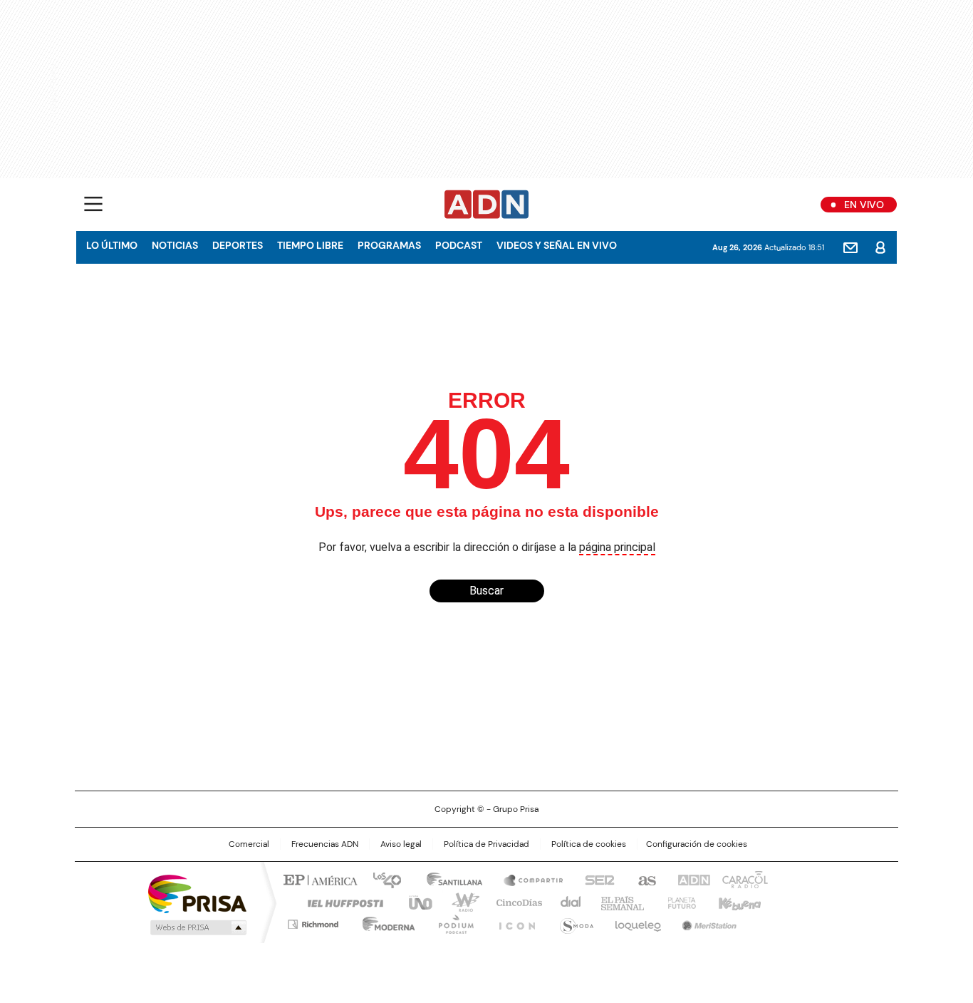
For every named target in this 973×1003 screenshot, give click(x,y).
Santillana (448, 879)
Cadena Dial (567, 902)
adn (691, 879)
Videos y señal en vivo (556, 245)
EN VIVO (864, 204)
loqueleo (637, 922)
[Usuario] (880, 247)
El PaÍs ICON (512, 922)
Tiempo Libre (310, 245)
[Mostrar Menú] (93, 204)
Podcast (458, 245)
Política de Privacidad (486, 844)
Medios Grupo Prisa (197, 927)
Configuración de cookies (696, 844)
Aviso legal (401, 844)
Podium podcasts (451, 922)
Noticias (175, 245)
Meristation (707, 922)
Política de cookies (588, 844)
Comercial (249, 844)
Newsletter (850, 247)
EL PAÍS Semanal (618, 902)
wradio (458, 902)
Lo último (111, 245)
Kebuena (737, 902)
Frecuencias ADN (324, 844)
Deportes (237, 245)
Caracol (744, 879)
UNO (415, 902)
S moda (574, 922)
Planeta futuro (678, 902)
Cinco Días (514, 902)
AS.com (644, 879)
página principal (617, 547)
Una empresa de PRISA (197, 893)
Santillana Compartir (527, 879)
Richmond (313, 922)
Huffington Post (339, 902)
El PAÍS (318, 879)
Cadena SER (595, 879)
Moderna (385, 922)
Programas (389, 245)
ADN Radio (486, 204)
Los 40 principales (381, 879)
